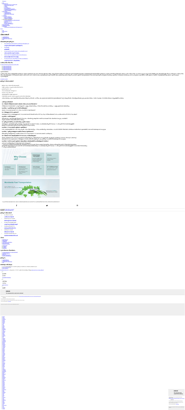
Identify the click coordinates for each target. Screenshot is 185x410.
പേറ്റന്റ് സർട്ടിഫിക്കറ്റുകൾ (8, 23)
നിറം (3, 32)
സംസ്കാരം (6, 7)
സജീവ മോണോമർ (7, 13)
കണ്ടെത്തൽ (4, 26)
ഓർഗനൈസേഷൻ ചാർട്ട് (8, 5)
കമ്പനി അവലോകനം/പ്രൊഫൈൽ (10, 4)
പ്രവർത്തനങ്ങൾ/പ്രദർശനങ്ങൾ (10, 9)
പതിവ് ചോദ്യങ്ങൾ (7, 10)
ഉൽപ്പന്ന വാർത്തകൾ (8, 17)
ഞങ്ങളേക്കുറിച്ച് (5, 3)
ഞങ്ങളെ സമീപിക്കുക (6, 25)
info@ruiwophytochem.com (6, 267)
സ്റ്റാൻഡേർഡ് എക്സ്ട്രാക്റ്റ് (9, 14)
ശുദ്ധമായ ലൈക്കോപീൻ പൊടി (11, 235)
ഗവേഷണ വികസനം (6, 253)
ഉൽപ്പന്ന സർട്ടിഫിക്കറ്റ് (8, 22)
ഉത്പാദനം (4, 254)
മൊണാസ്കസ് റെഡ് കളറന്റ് (10, 220)
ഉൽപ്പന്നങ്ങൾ (4, 11)
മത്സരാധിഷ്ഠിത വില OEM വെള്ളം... (11, 56)
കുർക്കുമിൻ (6, 49)
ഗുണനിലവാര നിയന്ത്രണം (7, 242)
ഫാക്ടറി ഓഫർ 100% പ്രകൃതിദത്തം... (12, 60)
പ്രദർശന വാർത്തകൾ (8, 18)
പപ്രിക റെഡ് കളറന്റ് (9, 216)
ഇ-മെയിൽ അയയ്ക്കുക (6, 277)
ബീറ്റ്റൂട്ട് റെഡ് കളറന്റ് (9, 231)
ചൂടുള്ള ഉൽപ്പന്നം (7, 12)
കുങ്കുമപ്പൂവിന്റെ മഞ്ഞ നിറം (10, 227)
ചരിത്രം (5, 6)
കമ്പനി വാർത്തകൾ (7, 16)
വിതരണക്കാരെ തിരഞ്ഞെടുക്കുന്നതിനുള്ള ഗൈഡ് (13, 27)
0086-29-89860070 (5, 268)
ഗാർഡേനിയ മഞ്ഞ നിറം (9, 210)
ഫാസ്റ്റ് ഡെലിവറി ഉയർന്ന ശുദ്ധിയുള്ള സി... (13, 45)
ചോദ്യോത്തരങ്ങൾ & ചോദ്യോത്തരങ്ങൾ (12, 20)
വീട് (3, 2)
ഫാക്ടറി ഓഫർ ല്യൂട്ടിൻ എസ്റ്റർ (11, 224)
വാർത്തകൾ (4, 15)
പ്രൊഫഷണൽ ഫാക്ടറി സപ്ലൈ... (12, 52)
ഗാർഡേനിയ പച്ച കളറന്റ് (9, 209)
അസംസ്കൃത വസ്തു (5, 24)
